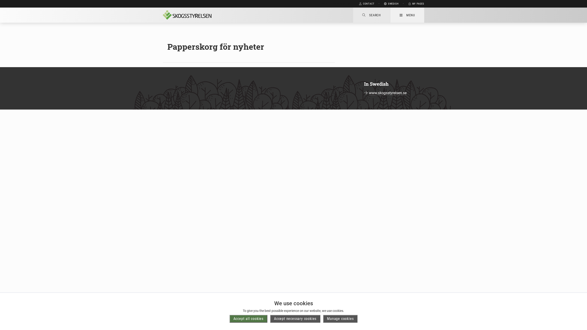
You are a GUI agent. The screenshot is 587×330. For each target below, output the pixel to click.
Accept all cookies (248, 318)
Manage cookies (340, 318)
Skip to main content (336, 3)
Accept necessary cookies (295, 318)
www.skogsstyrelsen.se (388, 93)
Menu (410, 15)
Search (375, 15)
